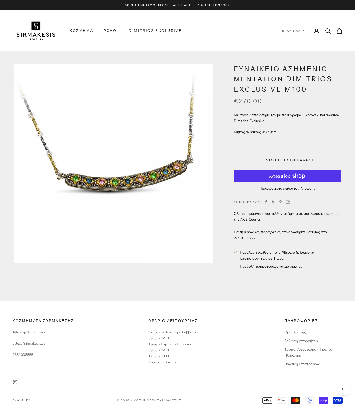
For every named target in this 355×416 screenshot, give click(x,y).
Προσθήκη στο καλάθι (287, 160)
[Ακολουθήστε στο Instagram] (15, 382)
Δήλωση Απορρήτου (301, 340)
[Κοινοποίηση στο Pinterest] (280, 202)
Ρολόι (110, 30)
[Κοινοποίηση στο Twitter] (273, 202)
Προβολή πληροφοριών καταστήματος (271, 266)
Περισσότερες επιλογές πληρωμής (287, 188)
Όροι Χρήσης (295, 332)
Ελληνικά (291, 31)
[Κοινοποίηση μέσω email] (288, 202)
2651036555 (22, 354)
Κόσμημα (81, 30)
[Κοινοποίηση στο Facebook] (266, 202)
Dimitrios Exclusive (155, 30)
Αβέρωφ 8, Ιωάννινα (28, 332)
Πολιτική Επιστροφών (302, 364)
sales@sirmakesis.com (30, 343)
